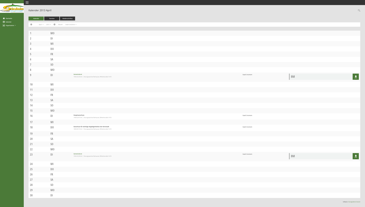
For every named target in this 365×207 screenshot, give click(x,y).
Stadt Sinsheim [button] (70, 24)
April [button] (40, 24)
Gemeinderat (78, 74)
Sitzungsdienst (354, 202)
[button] (12, 25)
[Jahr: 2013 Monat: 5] (54, 24)
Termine (51, 18)
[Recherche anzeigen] (358, 10)
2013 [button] (48, 24)
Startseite (9, 18)
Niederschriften (67, 18)
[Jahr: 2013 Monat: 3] (31, 24)
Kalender (9, 22)
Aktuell (60, 24)
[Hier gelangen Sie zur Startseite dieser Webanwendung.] (12, 8)
